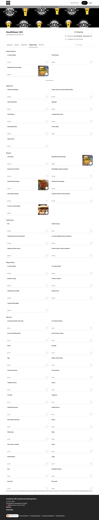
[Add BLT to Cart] (46, 230)
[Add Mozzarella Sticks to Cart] (46, 133)
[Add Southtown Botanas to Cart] (46, 96)
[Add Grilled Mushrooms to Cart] (46, 414)
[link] (10, 45)
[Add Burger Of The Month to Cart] (46, 175)
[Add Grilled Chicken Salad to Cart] (46, 297)
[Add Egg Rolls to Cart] (91, 108)
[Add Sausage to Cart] (91, 352)
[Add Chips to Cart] (91, 463)
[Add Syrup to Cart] (91, 451)
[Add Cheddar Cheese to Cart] (46, 389)
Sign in (90, 3)
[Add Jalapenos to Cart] (91, 401)
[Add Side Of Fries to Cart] (46, 145)
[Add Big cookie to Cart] (91, 488)
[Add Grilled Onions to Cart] (91, 414)
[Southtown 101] (8, 3)
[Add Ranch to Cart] (91, 426)
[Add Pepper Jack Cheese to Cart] (91, 364)
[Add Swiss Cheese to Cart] (91, 377)
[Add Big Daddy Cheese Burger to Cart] (46, 74)
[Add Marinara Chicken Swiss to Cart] (46, 255)
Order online (9, 509)
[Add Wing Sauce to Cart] (46, 438)
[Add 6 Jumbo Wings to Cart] (46, 61)
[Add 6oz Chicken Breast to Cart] (91, 327)
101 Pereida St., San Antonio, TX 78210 (16, 503)
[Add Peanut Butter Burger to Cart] (46, 188)
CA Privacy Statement (48, 515)
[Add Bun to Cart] (46, 475)
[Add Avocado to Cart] (46, 401)
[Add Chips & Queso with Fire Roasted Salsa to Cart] (91, 96)
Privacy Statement (35, 515)
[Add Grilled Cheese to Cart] (91, 230)
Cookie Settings (60, 515)
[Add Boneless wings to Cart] (46, 285)
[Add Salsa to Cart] (91, 438)
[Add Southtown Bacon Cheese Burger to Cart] (91, 200)
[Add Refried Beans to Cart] (46, 463)
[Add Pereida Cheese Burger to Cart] (91, 188)
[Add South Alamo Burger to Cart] (46, 200)
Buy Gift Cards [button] (75, 3)
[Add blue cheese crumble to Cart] (46, 451)
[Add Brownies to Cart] (46, 488)
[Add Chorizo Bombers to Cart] (46, 108)
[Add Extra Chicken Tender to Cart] (91, 340)
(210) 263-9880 (10, 501)
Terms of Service (24, 515)
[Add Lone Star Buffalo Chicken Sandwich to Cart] (91, 243)
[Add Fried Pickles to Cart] (91, 61)
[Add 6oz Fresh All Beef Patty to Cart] (46, 340)
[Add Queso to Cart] (91, 389)
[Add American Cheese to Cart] (46, 377)
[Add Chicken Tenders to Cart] (91, 285)
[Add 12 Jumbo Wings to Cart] (91, 273)
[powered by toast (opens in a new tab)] (12, 516)
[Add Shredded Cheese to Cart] (91, 475)
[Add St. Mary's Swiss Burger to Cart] (46, 212)
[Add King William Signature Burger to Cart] (91, 175)
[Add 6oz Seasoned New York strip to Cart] (46, 327)
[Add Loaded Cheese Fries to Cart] (91, 121)
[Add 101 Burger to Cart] (46, 163)
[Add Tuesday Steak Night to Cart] (46, 310)
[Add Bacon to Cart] (46, 352)
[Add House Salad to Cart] (91, 133)
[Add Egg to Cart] (46, 364)
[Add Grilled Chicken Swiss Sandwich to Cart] (46, 243)
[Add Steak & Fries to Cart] (91, 297)
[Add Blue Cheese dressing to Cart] (46, 426)
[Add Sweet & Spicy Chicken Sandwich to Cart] (91, 255)
